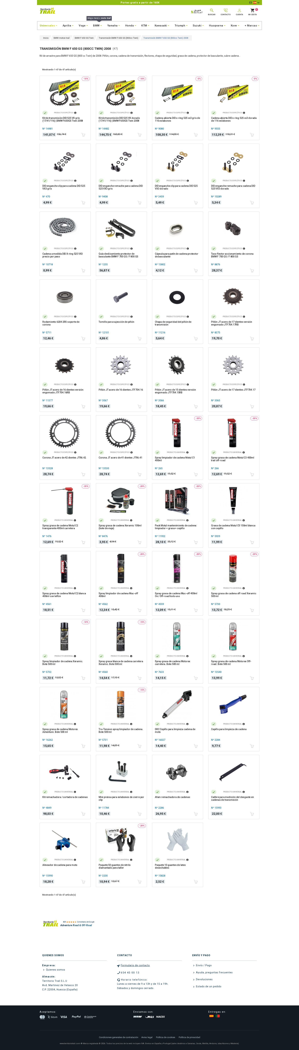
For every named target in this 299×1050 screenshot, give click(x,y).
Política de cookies (165, 1037)
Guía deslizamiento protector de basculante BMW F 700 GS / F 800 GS (118, 255)
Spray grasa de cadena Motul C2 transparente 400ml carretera (60, 527)
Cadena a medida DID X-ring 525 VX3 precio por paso (62, 255)
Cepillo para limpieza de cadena (229, 729)
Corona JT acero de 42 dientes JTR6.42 (64, 457)
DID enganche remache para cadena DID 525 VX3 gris (121, 187)
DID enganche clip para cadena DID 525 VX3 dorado (176, 187)
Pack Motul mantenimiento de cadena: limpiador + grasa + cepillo (176, 527)
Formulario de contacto (135, 965)
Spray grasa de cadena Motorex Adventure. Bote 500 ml (60, 730)
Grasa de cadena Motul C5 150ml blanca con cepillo (233, 527)
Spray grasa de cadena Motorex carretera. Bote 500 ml (172, 662)
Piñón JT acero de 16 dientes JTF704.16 (121, 389)
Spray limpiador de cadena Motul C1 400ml (175, 459)
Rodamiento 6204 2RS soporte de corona (60, 323)
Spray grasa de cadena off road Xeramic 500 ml (233, 595)
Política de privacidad (189, 1037)
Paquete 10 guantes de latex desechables (170, 866)
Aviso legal (146, 1037)
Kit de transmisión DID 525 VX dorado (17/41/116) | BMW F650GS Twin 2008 (119, 119)
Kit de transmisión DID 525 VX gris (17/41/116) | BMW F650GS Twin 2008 (62, 119)
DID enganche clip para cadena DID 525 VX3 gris (63, 187)
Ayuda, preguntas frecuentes (214, 972)
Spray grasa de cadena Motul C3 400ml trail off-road (232, 459)
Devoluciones (204, 979)
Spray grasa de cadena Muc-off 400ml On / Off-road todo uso (176, 595)
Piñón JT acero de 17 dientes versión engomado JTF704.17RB (231, 323)
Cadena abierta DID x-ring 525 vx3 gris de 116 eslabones (177, 119)
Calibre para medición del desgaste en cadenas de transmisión (232, 798)
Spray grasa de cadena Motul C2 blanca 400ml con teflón (64, 595)
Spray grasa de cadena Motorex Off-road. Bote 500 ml (231, 662)
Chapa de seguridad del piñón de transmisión (173, 323)
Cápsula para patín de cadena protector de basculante (176, 255)
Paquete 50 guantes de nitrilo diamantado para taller (115, 866)
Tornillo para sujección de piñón (116, 321)
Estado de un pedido (208, 986)
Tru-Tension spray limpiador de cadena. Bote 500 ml (121, 730)
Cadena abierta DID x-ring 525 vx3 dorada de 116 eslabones (234, 119)
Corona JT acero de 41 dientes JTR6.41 (120, 457)
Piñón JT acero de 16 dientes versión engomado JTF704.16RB (62, 391)
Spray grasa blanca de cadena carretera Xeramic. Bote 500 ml (121, 662)
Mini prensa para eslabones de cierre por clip (121, 798)
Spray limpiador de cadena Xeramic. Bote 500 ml (62, 662)
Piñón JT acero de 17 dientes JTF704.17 (233, 389)
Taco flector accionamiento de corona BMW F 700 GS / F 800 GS (232, 255)
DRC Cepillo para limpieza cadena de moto (175, 730)
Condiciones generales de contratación (118, 1037)
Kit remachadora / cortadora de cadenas (65, 797)
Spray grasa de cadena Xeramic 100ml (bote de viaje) (120, 527)
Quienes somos (55, 969)
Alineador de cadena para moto (59, 865)
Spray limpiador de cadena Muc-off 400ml (118, 595)
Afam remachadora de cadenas (172, 797)
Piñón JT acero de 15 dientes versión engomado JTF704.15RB (175, 391)
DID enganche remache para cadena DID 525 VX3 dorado (233, 187)
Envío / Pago (203, 965)
